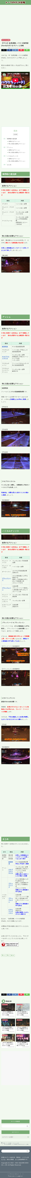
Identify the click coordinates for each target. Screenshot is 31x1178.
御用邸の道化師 (12, 138)
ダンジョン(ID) (6, 40)
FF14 (4, 955)
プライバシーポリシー (14, 1173)
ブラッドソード (11, 885)
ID (8, 955)
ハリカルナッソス (12, 156)
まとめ (9, 164)
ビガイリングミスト (11, 911)
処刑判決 (5, 346)
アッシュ (10, 147)
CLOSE (15, 134)
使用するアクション (14, 141)
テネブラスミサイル (11, 871)
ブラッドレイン (11, 900)
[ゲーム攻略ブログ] (15, 3)
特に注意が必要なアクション (17, 143)
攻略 (13, 955)
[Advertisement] (15, 21)
